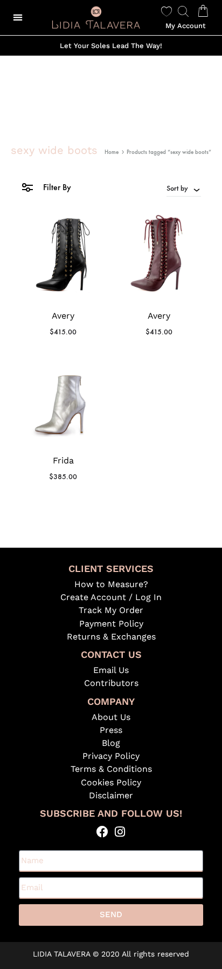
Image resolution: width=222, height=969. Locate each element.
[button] (17, 17)
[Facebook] (102, 832)
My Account (185, 26)
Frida (63, 460)
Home (112, 152)
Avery (63, 316)
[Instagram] (120, 832)
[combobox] (183, 188)
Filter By (56, 187)
